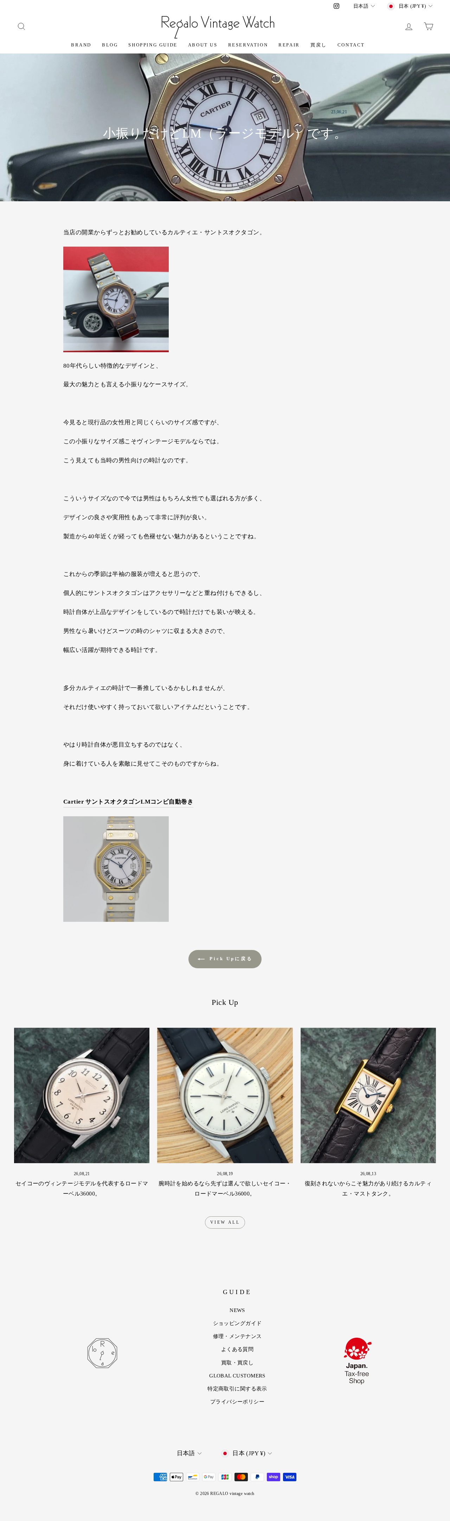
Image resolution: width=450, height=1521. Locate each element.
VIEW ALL (225, 1222)
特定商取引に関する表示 (237, 1389)
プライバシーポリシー (237, 1402)
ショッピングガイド (237, 1323)
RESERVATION (248, 44)
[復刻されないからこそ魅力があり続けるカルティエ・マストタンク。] (368, 1095)
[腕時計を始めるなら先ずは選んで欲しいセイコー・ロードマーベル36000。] (224, 1095)
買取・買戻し (237, 1362)
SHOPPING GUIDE (152, 44)
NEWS (237, 1310)
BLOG (110, 44)
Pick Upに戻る (230, 958)
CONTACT (351, 44)
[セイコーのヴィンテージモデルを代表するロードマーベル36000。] (81, 1095)
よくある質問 (237, 1349)
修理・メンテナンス (237, 1336)
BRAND (81, 44)
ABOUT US (203, 44)
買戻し (318, 44)
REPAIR (289, 44)
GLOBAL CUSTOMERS (237, 1376)
